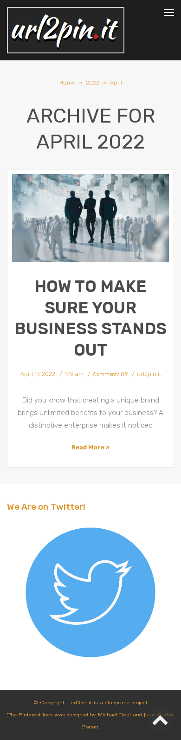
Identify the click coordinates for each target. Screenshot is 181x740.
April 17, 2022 (37, 373)
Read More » (90, 447)
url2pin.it (149, 373)
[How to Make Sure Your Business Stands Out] (90, 218)
